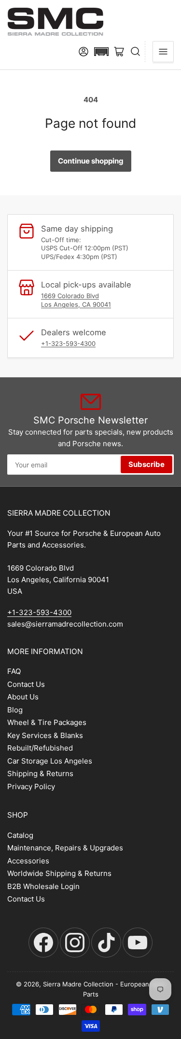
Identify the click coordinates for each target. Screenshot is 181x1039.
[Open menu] (163, 51)
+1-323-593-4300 (68, 343)
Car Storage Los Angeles (49, 761)
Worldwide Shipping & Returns (59, 873)
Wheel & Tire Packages (46, 722)
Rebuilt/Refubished (40, 747)
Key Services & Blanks (45, 735)
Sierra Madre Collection (78, 984)
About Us (23, 696)
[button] (101, 51)
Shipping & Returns (40, 773)
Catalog (20, 835)
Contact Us (26, 684)
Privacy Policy (31, 786)
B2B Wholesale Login (43, 886)
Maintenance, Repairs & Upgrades (65, 847)
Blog (15, 709)
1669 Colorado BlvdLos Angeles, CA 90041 (76, 300)
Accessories (28, 860)
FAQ (14, 671)
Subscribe (146, 464)
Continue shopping (91, 160)
